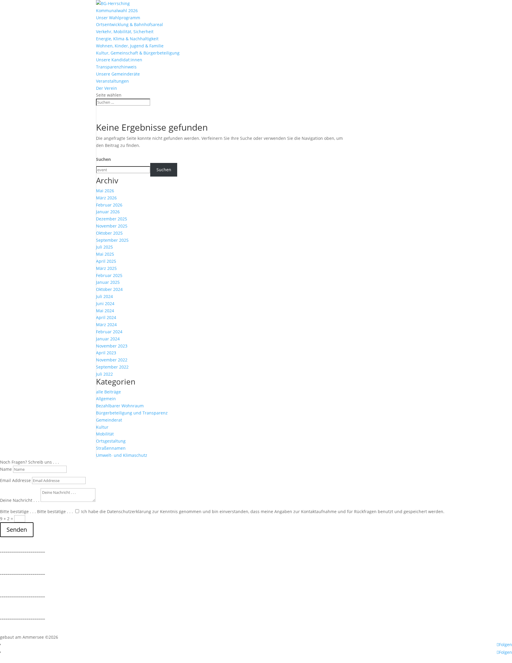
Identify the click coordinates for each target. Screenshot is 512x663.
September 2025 (112, 240)
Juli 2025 (104, 247)
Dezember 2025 (111, 219)
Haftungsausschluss (20, 608)
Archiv (6, 630)
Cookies (7, 585)
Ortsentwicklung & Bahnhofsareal (129, 24)
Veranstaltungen (112, 81)
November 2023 (111, 346)
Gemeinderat (109, 420)
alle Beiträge (108, 392)
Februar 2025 (109, 275)
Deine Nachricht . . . (19, 500)
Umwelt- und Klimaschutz (121, 455)
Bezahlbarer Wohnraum (120, 406)
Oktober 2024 (109, 289)
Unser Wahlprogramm (118, 17)
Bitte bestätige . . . (18, 511)
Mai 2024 (105, 310)
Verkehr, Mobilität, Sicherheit (124, 31)
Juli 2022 (104, 374)
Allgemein (106, 398)
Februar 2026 (109, 205)
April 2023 (106, 352)
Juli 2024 (104, 296)
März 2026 (106, 198)
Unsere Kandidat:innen (119, 60)
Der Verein (106, 88)
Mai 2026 (105, 190)
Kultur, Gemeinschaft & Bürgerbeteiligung (138, 53)
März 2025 (106, 268)
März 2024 (106, 324)
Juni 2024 (105, 303)
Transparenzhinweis (116, 67)
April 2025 (106, 261)
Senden (17, 530)
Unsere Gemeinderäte (118, 74)
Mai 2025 (105, 254)
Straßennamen (111, 448)
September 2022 (112, 367)
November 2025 (111, 226)
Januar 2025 (108, 282)
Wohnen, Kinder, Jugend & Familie (130, 46)
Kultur (102, 427)
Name (6, 469)
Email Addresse (15, 480)
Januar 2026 (108, 211)
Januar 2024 (108, 339)
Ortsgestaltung (111, 441)
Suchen (103, 159)
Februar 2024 (109, 331)
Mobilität (105, 434)
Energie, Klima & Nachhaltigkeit (127, 38)
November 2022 (111, 360)
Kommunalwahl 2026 (117, 10)
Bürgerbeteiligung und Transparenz (132, 413)
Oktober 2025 (109, 233)
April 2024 (106, 317)
